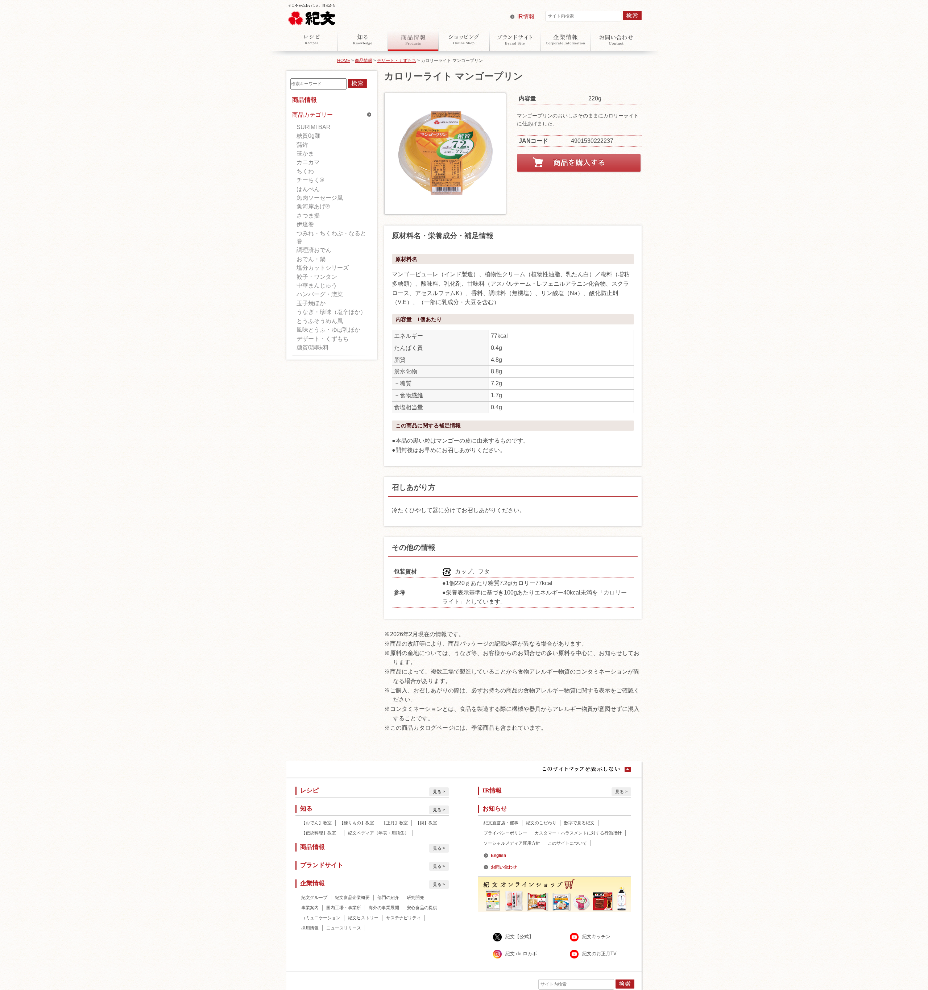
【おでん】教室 (316, 822)
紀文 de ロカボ (521, 953)
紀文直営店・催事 (501, 822)
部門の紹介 (388, 897)
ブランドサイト (514, 39)
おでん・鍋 (311, 259)
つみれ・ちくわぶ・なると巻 (331, 237)
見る (437, 791)
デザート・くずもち (396, 60)
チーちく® (310, 180)
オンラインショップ (464, 39)
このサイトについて (567, 843)
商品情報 (413, 39)
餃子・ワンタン (317, 277)
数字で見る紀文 (579, 822)
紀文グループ (314, 897)
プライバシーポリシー (505, 833)
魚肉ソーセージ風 (320, 198)
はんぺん (308, 189)
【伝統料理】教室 (320, 833)
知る (362, 39)
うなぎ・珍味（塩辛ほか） (331, 312)
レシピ (311, 39)
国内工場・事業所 (343, 907)
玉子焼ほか (311, 303)
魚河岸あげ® (313, 206)
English (498, 855)
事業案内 (310, 907)
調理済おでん (314, 250)
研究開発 (415, 897)
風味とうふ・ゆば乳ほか (328, 330)
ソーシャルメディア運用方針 (512, 843)
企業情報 (565, 39)
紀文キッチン (596, 936)
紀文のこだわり (541, 822)
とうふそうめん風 (320, 321)
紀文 (312, 13)
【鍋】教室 (426, 822)
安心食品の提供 (422, 907)
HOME (343, 60)
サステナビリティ (403, 917)
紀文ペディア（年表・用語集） (378, 833)
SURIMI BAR (314, 127)
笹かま (305, 153)
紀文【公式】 (519, 936)
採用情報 (310, 928)
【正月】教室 (395, 822)
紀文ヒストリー (363, 917)
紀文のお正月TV (599, 953)
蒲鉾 (302, 145)
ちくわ (305, 171)
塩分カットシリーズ (323, 268)
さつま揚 (308, 215)
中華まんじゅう (317, 285)
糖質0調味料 (313, 347)
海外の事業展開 (384, 907)
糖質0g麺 (308, 136)
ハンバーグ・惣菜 (320, 294)
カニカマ (308, 162)
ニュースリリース (343, 928)
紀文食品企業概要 (352, 897)
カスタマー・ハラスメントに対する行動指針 (578, 833)
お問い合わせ (616, 39)
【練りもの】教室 (356, 822)
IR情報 (526, 16)
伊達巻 (305, 224)
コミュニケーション (320, 917)
